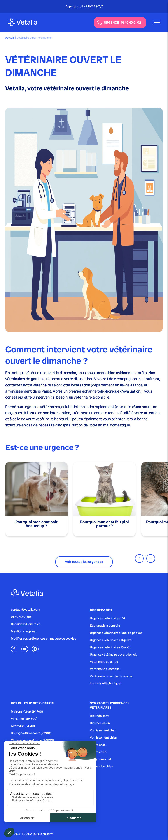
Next (150, 558)
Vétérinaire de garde (104, 662)
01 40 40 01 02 (21, 617)
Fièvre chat (97, 745)
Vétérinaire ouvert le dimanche (111, 676)
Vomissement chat (103, 730)
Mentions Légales (23, 631)
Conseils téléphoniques (106, 683)
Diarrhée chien (100, 723)
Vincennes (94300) (24, 719)
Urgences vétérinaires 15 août (110, 647)
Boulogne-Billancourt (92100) (31, 733)
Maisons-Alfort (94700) (27, 711)
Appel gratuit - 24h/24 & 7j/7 (84, 6)
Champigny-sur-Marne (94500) (32, 740)
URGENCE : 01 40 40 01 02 (122, 22)
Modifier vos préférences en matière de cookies (43, 638)
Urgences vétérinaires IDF (107, 618)
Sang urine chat (100, 759)
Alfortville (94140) (23, 726)
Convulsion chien (101, 766)
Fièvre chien (98, 752)
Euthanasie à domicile (105, 626)
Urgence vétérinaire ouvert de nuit (113, 654)
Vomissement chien (103, 737)
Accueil (9, 37)
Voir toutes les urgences (84, 561)
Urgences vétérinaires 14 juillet (110, 640)
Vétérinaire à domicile (105, 669)
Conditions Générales (25, 624)
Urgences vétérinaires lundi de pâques (116, 633)
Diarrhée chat (99, 716)
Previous (139, 558)
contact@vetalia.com (25, 610)
